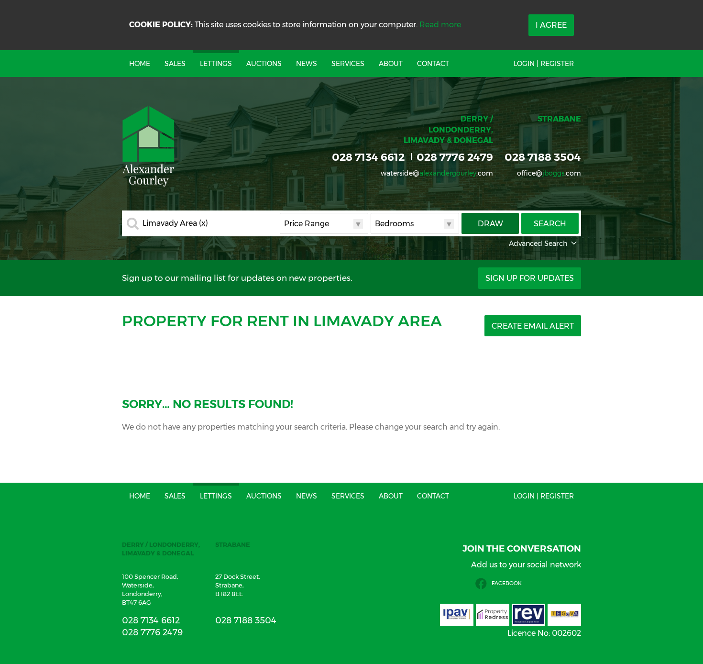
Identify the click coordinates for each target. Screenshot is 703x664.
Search (550, 223)
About (391, 63)
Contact (433, 63)
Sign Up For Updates (529, 278)
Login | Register (544, 63)
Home (139, 63)
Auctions (264, 63)
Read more (440, 24)
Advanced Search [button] (538, 243)
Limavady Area (175, 223)
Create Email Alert (533, 326)
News (306, 63)
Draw (490, 223)
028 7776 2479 (455, 157)
